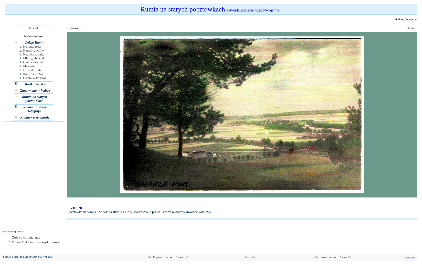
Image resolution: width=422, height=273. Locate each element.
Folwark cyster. (33, 70)
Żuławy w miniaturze (26, 237)
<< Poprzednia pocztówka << (168, 257)
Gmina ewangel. (33, 62)
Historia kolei (32, 46)
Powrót (33, 28)
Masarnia (29, 66)
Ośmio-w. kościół (34, 78)
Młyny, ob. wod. (34, 58)
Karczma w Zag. (33, 74)
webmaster (410, 257)
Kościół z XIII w (33, 50)
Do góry (250, 257)
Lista (411, 28)
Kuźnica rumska (33, 54)
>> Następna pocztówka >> (333, 257)
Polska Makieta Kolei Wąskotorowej (36, 242)
